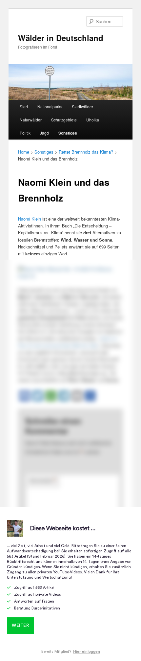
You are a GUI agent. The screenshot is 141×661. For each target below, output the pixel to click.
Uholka (92, 119)
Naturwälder (31, 119)
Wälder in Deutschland (60, 37)
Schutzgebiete (64, 119)
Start (24, 106)
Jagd (44, 133)
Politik (25, 133)
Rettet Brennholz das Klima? (86, 152)
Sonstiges (67, 133)
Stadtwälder (82, 106)
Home (23, 152)
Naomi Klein (29, 219)
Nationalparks (49, 106)
